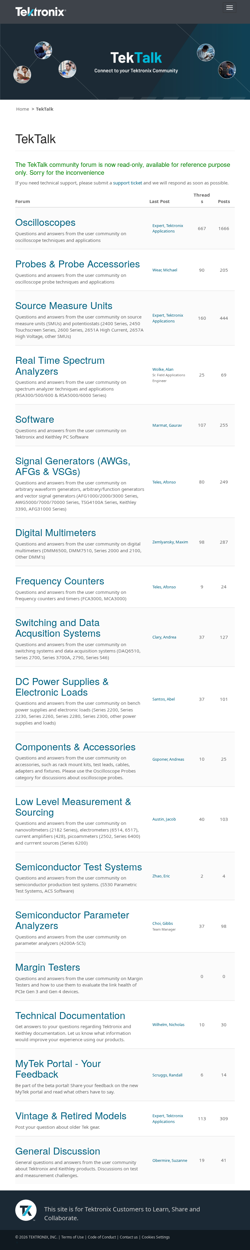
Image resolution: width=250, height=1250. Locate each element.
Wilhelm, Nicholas (168, 1024)
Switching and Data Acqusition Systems (58, 627)
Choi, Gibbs (162, 923)
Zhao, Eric (161, 876)
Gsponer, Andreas (168, 759)
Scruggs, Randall (167, 1075)
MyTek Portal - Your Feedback (58, 1068)
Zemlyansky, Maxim (170, 542)
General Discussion (57, 1150)
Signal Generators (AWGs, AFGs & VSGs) (72, 465)
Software (34, 418)
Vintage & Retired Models (71, 1115)
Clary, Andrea (164, 637)
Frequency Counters (59, 580)
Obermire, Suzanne (169, 1160)
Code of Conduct (102, 1237)
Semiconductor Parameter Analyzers (72, 919)
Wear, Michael (164, 270)
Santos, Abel (163, 699)
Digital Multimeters (55, 532)
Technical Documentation (70, 1015)
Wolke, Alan (162, 369)
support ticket (127, 183)
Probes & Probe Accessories (77, 263)
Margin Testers (47, 966)
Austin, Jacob (164, 819)
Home (22, 109)
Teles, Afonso (164, 482)
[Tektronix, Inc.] (40, 10)
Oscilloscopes (45, 222)
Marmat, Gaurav (167, 425)
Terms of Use (72, 1237)
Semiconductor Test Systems (78, 866)
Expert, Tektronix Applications (167, 228)
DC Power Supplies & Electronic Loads (62, 686)
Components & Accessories (75, 746)
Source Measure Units (63, 305)
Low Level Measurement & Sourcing (73, 806)
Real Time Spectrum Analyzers (60, 365)
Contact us (129, 1237)
